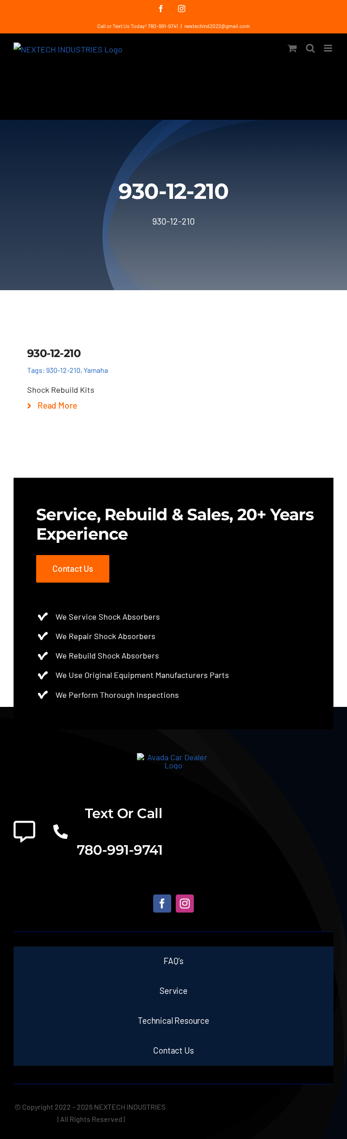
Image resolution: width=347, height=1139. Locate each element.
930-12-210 (63, 370)
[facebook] (162, 903)
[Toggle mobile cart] (292, 48)
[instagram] (185, 903)
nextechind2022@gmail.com (217, 26)
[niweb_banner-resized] (174, 757)
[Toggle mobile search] (310, 48)
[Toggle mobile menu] (328, 48)
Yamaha (96, 370)
